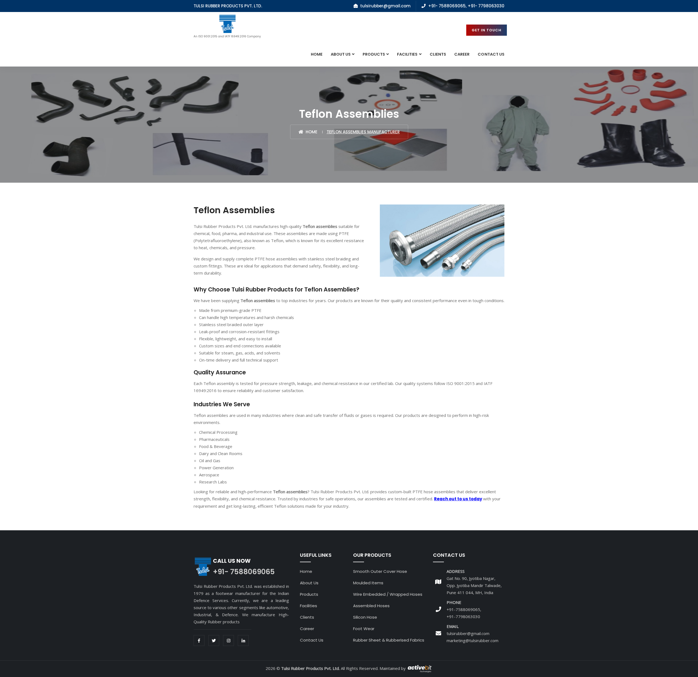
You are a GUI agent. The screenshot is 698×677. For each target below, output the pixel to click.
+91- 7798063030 (486, 6)
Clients (438, 54)
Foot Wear (363, 628)
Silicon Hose (365, 617)
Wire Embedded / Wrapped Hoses (387, 594)
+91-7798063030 (463, 616)
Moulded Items (368, 583)
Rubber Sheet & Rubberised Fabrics (388, 640)
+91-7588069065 (463, 609)
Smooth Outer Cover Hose (380, 571)
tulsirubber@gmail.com (468, 633)
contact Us (491, 54)
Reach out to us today (458, 499)
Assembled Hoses (371, 606)
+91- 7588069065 (447, 6)
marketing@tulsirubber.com (472, 640)
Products (374, 54)
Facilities (407, 54)
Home (317, 54)
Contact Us (311, 640)
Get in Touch (486, 30)
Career (462, 54)
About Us (341, 54)
